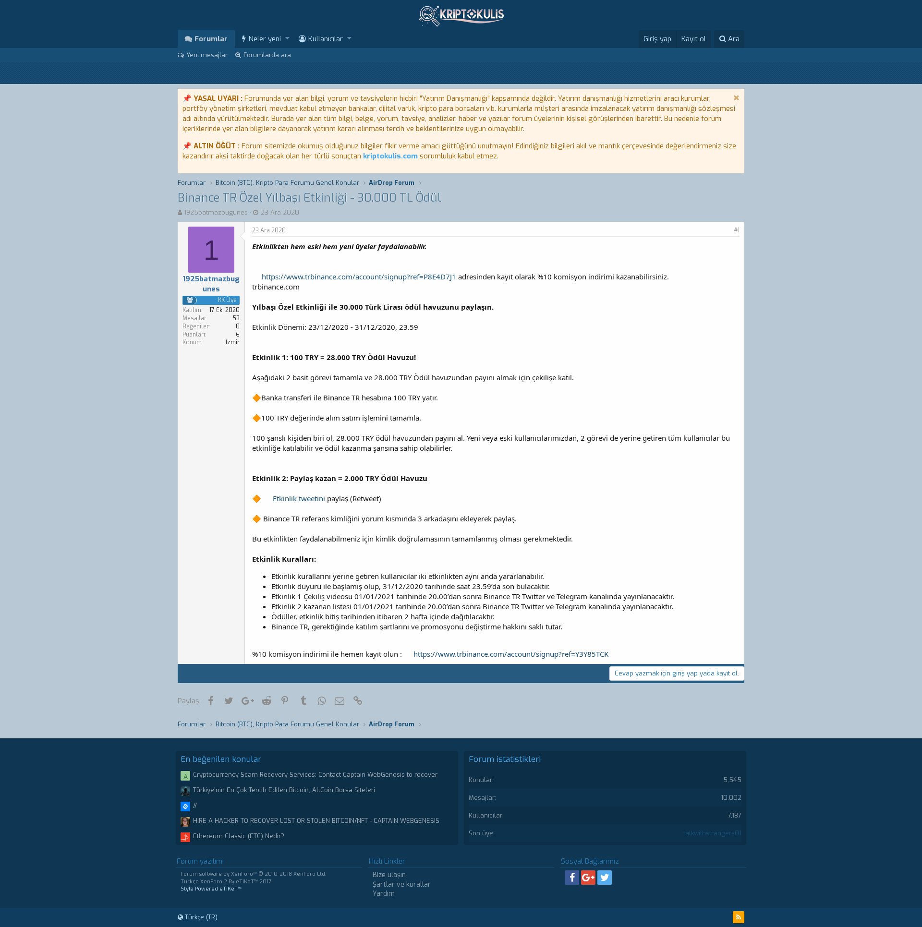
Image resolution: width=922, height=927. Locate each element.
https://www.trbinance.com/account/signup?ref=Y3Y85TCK (510, 654)
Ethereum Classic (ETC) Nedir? (238, 836)
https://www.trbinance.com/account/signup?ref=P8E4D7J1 (359, 276)
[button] (287, 39)
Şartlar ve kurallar (402, 884)
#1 (737, 230)
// (195, 805)
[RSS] (738, 917)
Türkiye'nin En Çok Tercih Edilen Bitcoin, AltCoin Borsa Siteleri (284, 790)
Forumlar (211, 39)
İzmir (233, 342)
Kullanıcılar (325, 39)
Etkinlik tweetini (299, 498)
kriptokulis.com (390, 156)
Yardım (384, 893)
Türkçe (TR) (200, 917)
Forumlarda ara (267, 55)
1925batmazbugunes (216, 212)
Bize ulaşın (389, 874)
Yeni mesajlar (207, 55)
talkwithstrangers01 (712, 833)
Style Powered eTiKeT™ (211, 888)
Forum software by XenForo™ (254, 874)
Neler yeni (264, 39)
